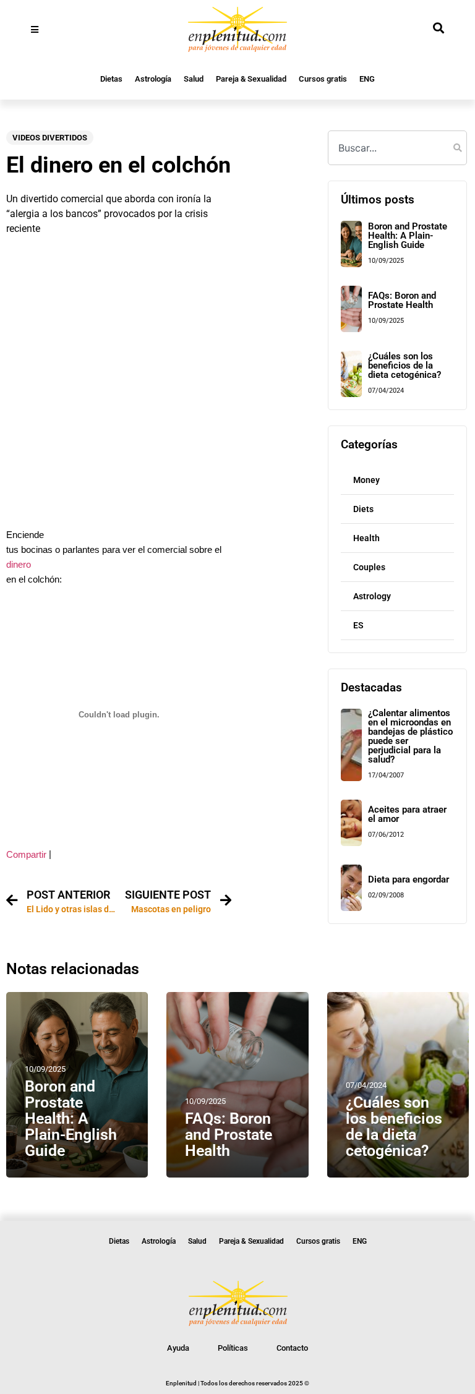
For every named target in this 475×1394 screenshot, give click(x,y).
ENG (367, 78)
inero (21, 565)
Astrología (153, 78)
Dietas (111, 78)
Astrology (372, 596)
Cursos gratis (323, 78)
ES (358, 625)
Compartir (26, 855)
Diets (363, 509)
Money (366, 480)
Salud (193, 78)
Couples (369, 567)
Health (366, 538)
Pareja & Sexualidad (251, 78)
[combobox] (397, 147)
